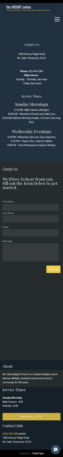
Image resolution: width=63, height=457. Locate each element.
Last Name (8, 213)
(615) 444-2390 (10, 433)
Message (7, 241)
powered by (31, 453)
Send (53, 269)
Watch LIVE (31, 416)
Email (5, 227)
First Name (8, 201)
